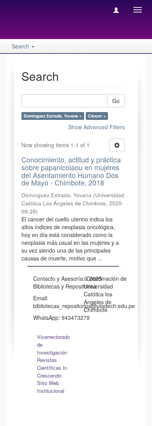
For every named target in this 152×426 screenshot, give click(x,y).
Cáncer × (97, 116)
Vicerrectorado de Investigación (53, 344)
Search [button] (21, 46)
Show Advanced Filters (96, 127)
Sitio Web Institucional (50, 386)
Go (116, 101)
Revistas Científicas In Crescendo (52, 367)
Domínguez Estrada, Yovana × (52, 116)
